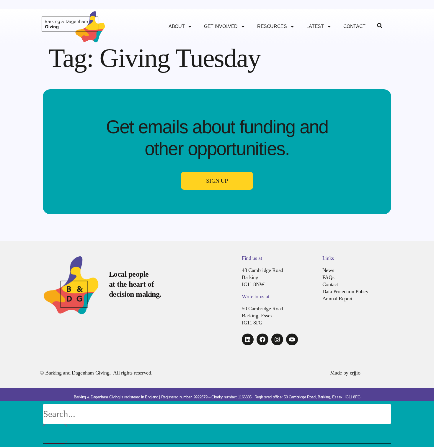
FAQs (328, 277)
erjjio (355, 373)
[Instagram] (277, 339)
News (328, 270)
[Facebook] (262, 339)
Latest (315, 26)
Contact (354, 26)
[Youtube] (292, 339)
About (177, 26)
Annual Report (337, 298)
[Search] (55, 433)
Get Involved (221, 26)
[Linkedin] (248, 339)
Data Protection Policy (345, 291)
